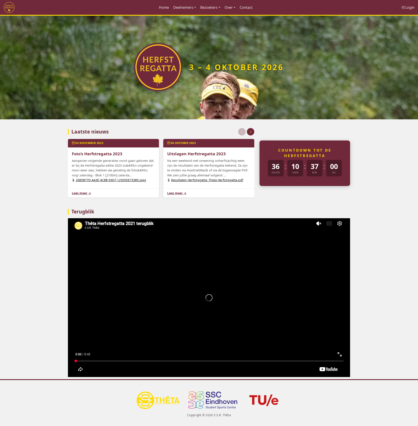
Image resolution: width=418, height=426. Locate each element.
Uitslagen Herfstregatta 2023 (196, 153)
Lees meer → (81, 193)
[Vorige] (242, 131)
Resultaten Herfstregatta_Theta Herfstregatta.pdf (207, 180)
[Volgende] (250, 131)
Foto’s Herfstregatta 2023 (97, 153)
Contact (246, 7)
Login (410, 7)
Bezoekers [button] (208, 7)
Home (164, 7)
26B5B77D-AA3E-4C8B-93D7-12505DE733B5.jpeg (111, 180)
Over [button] (229, 7)
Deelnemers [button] (183, 7)
